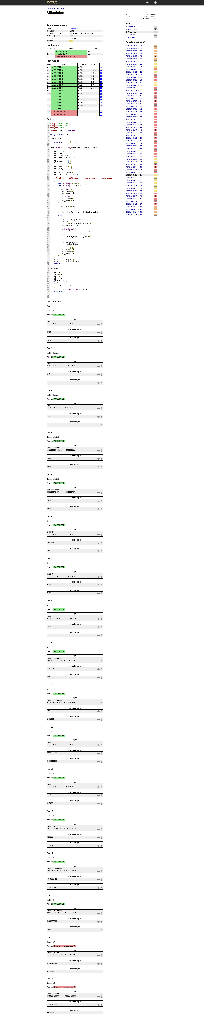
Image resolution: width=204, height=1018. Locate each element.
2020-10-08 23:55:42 (141, 72)
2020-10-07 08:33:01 (141, 101)
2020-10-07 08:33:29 (141, 98)
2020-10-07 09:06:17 (141, 90)
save (101, 324)
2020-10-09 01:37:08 (141, 46)
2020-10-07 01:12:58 (141, 106)
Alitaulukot (73, 28)
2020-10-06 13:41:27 (141, 133)
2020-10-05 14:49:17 (141, 170)
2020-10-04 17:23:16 (141, 201)
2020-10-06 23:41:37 (141, 122)
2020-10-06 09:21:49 (141, 149)
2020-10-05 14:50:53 (141, 167)
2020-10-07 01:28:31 (141, 104)
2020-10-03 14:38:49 (141, 209)
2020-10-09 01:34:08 (141, 53)
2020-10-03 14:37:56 (141, 212)
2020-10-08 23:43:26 (141, 85)
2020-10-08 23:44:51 (141, 82)
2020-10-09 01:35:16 (141, 48)
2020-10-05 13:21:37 (141, 180)
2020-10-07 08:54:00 (141, 93)
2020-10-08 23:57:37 (141, 69)
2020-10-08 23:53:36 (141, 77)
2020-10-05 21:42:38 (141, 159)
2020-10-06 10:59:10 (141, 135)
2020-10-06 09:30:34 (141, 146)
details (101, 67)
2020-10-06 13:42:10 (141, 130)
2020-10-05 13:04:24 (141, 191)
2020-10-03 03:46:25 (141, 215)
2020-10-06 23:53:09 (141, 117)
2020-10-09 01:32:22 (141, 59)
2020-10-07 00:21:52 (141, 109)
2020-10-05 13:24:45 (141, 175)
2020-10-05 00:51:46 (141, 199)
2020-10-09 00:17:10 (141, 61)
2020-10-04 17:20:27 (141, 204)
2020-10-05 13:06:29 (141, 188)
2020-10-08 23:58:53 (141, 67)
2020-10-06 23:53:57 (141, 114)
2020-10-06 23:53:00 (141, 119)
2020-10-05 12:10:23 (141, 196)
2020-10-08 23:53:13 (141, 80)
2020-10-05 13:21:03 (141, 183)
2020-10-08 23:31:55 (141, 88)
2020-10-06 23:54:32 (141, 111)
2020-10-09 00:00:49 (141, 64)
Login (148, 3)
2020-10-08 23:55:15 (141, 75)
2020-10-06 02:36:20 (141, 154)
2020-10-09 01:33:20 (141, 56)
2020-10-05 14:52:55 (134, 164)
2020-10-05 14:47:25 (141, 172)
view (98, 324)
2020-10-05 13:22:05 (141, 178)
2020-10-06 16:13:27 (141, 125)
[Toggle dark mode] (155, 3)
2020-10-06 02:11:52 (141, 156)
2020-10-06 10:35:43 (141, 138)
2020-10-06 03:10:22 (141, 151)
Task (49, 19)
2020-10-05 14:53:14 (141, 162)
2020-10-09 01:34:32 (141, 51)
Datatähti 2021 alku (57, 8)
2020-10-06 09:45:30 (141, 141)
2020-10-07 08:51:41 (141, 96)
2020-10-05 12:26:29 (141, 193)
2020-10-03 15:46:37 (141, 207)
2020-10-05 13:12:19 (141, 186)
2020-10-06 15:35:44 (141, 127)
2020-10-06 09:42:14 (141, 143)
